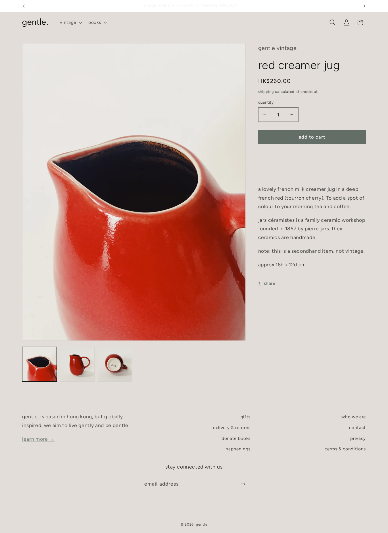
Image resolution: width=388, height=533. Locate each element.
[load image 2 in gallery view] (77, 364)
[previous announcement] (24, 6)
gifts (246, 416)
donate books (236, 438)
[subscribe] (243, 483)
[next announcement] (364, 6)
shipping (266, 91)
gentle (202, 524)
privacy (358, 438)
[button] (70, 22)
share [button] (269, 283)
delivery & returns (232, 427)
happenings (238, 449)
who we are (353, 416)
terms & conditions (345, 449)
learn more (38, 439)
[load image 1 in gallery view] (39, 364)
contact (357, 427)
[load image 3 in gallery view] (115, 364)
